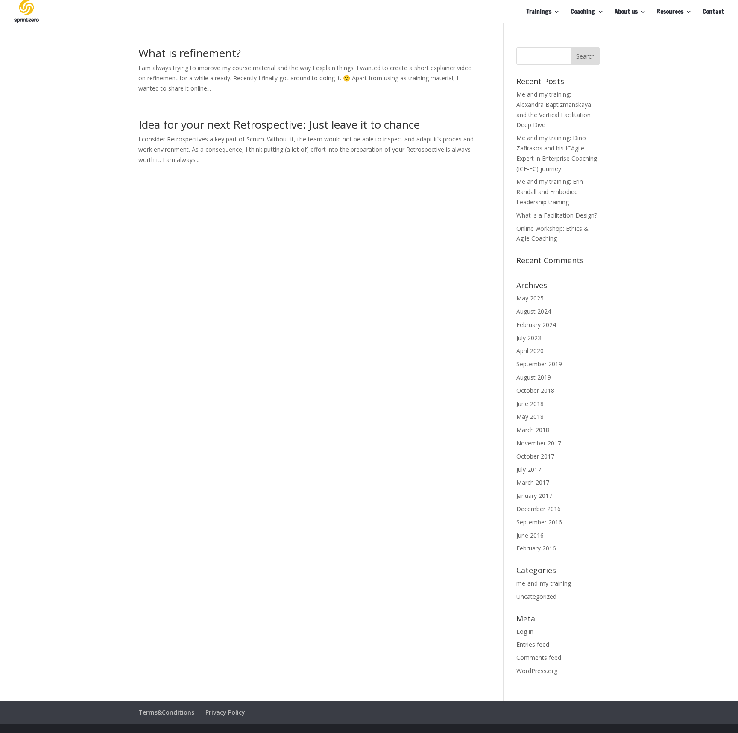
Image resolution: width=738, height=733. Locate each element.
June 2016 (530, 535)
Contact (713, 12)
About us (626, 12)
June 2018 (530, 404)
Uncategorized (536, 596)
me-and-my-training (543, 583)
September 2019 (539, 364)
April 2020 (530, 351)
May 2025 (530, 298)
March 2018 (532, 430)
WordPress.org (536, 671)
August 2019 (533, 377)
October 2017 (535, 456)
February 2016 (536, 548)
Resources (670, 12)
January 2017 (534, 496)
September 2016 (539, 522)
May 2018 (530, 416)
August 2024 (533, 311)
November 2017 (538, 443)
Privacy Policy (225, 712)
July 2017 (528, 469)
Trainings (539, 12)
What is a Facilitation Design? (556, 215)
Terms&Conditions (166, 712)
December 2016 (538, 509)
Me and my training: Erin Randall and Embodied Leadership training (549, 191)
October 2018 (535, 390)
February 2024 (536, 325)
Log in (524, 631)
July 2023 (528, 338)
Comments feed (538, 658)
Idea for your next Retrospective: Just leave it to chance (279, 124)
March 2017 (532, 482)
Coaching (583, 12)
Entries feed (532, 644)
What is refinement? (189, 53)
